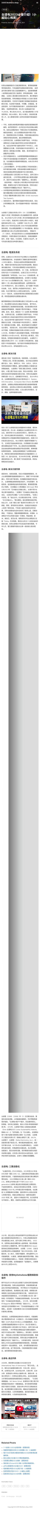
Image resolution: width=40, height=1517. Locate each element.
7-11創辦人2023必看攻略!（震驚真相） (17, 1447)
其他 (27, 1486)
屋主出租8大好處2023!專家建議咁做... (16, 1458)
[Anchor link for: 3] (21, 469)
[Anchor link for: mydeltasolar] (7, 1277)
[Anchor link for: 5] (17, 1358)
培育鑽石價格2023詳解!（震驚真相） (16, 1461)
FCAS (3, 1496)
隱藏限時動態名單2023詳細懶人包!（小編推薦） (20, 1450)
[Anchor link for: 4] (21, 1166)
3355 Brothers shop (10, 3)
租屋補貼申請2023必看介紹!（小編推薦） (18, 1469)
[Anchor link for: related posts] (17, 1442)
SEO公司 (18, 1496)
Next (29, 1427)
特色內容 (5, 9)
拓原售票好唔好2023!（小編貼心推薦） (17, 1471)
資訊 (4, 1486)
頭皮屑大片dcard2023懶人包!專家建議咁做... (19, 1463)
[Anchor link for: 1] (21, 252)
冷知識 (9, 1486)
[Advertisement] (20, 50)
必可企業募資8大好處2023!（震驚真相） (17, 1466)
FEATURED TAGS (7, 1482)
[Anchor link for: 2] (17, 353)
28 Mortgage (10, 1496)
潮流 (22, 1486)
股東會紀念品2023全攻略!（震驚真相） (17, 1474)
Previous (10, 1427)
